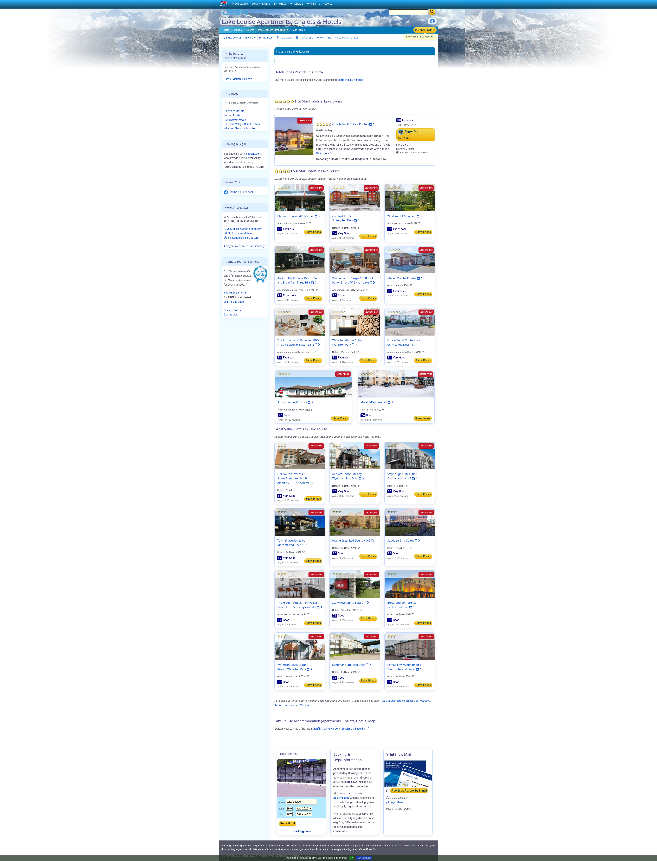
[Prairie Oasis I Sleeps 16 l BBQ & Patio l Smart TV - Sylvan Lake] (355, 259)
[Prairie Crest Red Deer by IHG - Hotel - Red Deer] (355, 521)
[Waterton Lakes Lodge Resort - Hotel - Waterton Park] (300, 646)
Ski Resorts (241, 4)
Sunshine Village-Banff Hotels (242, 124)
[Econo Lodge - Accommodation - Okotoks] (313, 383)
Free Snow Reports (409, 790)
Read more (323, 153)
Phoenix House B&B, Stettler (296, 216)
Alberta (250, 30)
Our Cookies (364, 857)
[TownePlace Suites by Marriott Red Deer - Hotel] (300, 521)
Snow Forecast (405, 700)
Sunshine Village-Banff (355, 728)
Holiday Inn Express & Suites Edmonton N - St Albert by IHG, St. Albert (292, 478)
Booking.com (253, 153)
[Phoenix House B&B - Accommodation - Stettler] (300, 197)
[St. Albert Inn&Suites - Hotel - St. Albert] (410, 521)
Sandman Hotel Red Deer (349, 665)
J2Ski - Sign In (426, 29)
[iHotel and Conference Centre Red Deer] (410, 584)
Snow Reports (262, 4)
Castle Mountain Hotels (238, 79)
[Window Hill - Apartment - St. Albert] (410, 197)
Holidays (285, 37)
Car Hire (325, 37)
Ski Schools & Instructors (243, 237)
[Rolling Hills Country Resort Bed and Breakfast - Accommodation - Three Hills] (300, 259)
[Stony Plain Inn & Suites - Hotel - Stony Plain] (355, 584)
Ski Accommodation (239, 233)
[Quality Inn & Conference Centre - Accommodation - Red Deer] (410, 321)
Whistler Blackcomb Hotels (240, 128)
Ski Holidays (423, 700)
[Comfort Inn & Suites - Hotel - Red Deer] (355, 197)
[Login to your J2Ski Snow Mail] (408, 773)
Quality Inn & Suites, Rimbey (350, 124)
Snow (252, 37)
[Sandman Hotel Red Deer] (355, 646)
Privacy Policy (232, 310)
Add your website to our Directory (244, 246)
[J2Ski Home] (235, 14)
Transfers (305, 37)
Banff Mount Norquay (350, 79)
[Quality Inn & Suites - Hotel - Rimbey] (294, 135)
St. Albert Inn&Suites (401, 540)
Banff (316, 728)
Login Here (396, 802)
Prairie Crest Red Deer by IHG (351, 540)
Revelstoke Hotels (235, 119)
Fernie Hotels (232, 115)
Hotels (225, 30)
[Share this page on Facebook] (432, 22)
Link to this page (234, 301)
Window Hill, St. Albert (402, 216)
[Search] (432, 12)
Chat (330, 4)
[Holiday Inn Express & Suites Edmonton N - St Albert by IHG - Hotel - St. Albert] (300, 455)
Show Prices (313, 232)
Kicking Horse (329, 728)
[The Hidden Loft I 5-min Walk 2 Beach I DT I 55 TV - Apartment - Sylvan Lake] (300, 584)
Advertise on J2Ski (235, 293)
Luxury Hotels (348, 37)
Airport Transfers (284, 705)
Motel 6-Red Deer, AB (374, 402)
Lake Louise (234, 37)
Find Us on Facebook (241, 192)
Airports (315, 4)
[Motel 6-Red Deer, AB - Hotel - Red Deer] (396, 383)
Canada (237, 30)
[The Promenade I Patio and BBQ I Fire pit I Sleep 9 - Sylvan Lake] (300, 321)
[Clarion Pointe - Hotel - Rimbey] (410, 259)
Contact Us (230, 314)
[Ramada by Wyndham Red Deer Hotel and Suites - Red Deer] (410, 646)
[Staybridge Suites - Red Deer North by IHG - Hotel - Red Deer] (410, 455)
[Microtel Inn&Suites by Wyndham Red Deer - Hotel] (355, 455)
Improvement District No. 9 (273, 30)
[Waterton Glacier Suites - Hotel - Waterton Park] (355, 321)
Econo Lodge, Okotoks (293, 402)
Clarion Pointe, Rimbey (402, 278)
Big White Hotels (234, 111)
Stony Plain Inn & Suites (348, 603)
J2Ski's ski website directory (244, 228)
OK (351, 857)
